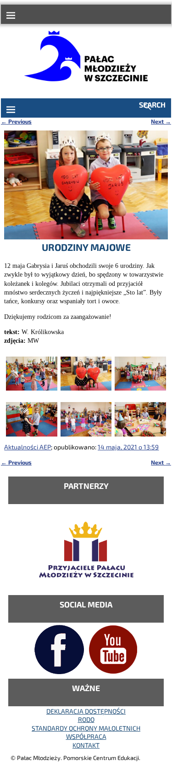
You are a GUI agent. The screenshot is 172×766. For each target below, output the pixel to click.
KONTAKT (86, 745)
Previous (16, 121)
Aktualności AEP (27, 447)
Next (161, 121)
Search (152, 104)
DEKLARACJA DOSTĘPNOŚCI (86, 711)
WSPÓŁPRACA (86, 736)
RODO (86, 719)
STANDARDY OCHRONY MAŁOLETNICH (86, 728)
